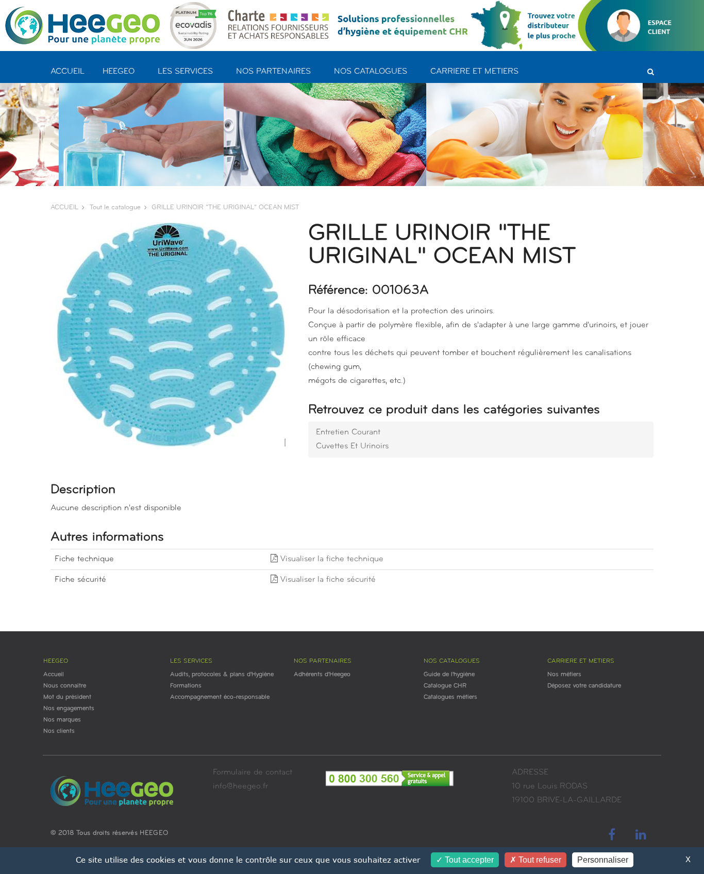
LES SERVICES (185, 72)
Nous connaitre (64, 686)
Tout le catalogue (115, 207)
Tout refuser (538, 859)
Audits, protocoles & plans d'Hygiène (222, 674)
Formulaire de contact (252, 772)
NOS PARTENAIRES (273, 72)
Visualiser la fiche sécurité (327, 580)
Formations (186, 686)
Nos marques (62, 720)
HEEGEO (119, 72)
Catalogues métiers (450, 697)
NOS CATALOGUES (370, 72)
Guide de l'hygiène (449, 674)
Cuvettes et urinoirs (352, 446)
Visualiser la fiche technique (330, 559)
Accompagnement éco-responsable (220, 697)
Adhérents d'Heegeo (322, 674)
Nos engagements (68, 708)
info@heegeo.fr (240, 786)
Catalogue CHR (445, 686)
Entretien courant (348, 432)
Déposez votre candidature (584, 686)
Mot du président (67, 697)
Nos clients (59, 731)
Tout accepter (468, 859)
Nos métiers (564, 674)
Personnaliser (602, 859)
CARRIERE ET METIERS (474, 72)
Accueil (53, 674)
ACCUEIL (68, 72)
